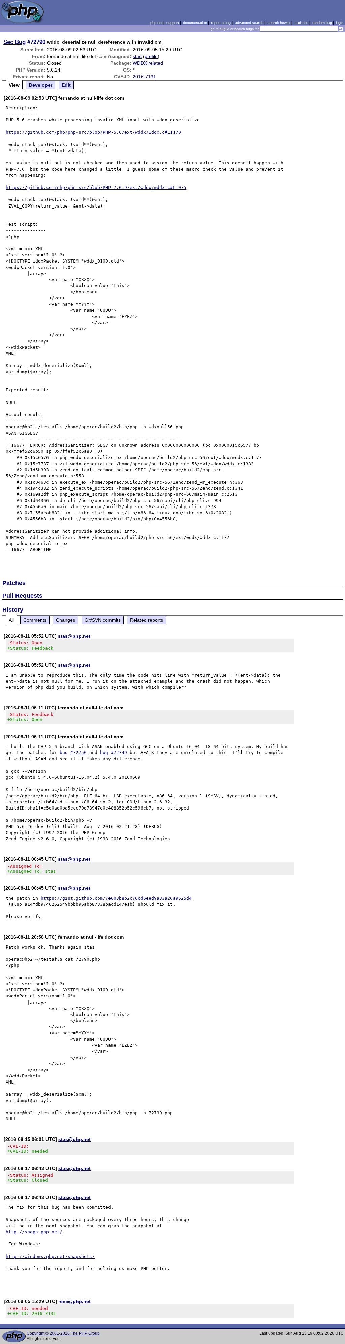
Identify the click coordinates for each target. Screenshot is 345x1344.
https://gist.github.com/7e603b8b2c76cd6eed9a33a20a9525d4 (116, 898)
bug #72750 (73, 752)
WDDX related (148, 63)
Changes (65, 620)
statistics (301, 23)
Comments (34, 620)
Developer (40, 85)
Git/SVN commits (103, 620)
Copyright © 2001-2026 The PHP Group (63, 1333)
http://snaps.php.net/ (34, 1231)
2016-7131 (144, 76)
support (172, 23)
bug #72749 (113, 752)
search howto (279, 23)
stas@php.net (74, 636)
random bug (322, 23)
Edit (66, 85)
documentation (195, 23)
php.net (156, 23)
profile (151, 56)
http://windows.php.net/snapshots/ (50, 1256)
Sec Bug (14, 41)
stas (137, 56)
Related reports (146, 620)
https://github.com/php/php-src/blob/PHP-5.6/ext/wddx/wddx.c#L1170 (93, 132)
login (339, 23)
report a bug (221, 23)
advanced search (249, 23)
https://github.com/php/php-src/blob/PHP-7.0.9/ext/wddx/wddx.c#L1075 (96, 187)
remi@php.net (74, 1301)
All (11, 620)
